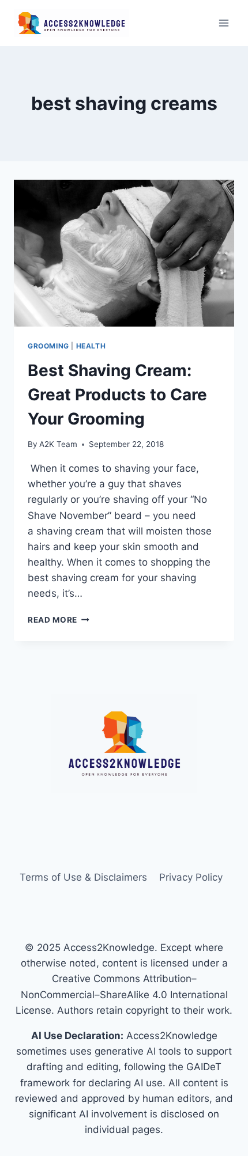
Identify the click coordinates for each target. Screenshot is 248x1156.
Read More (58, 619)
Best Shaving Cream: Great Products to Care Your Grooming (117, 395)
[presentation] (124, 253)
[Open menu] (223, 23)
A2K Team (58, 444)
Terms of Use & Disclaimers (83, 877)
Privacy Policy (191, 877)
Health (91, 346)
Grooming (48, 346)
